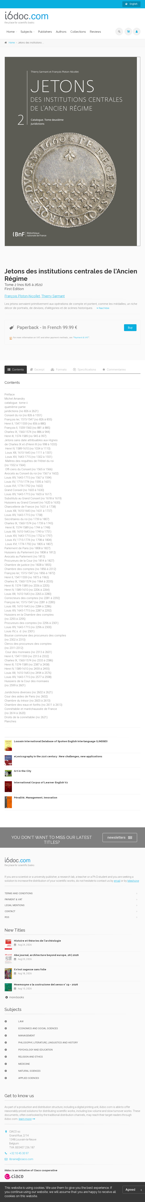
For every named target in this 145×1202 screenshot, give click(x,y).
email (117, 880)
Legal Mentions (15, 905)
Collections (78, 31)
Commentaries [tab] (116, 369)
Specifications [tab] (86, 369)
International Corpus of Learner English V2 (41, 782)
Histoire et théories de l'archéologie (37, 940)
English (133, 4)
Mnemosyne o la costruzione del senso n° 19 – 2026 (46, 984)
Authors (61, 31)
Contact (10, 911)
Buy (130, 327)
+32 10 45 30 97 (19, 1153)
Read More (103, 308)
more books (16, 997)
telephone (133, 880)
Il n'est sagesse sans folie (30, 969)
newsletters (116, 837)
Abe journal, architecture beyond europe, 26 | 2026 (46, 955)
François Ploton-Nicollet (22, 296)
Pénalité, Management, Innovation (35, 797)
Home (11, 31)
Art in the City (22, 771)
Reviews (95, 31)
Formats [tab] (61, 369)
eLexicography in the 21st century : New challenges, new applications (58, 756)
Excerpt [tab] (39, 369)
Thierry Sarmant (53, 296)
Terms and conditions (19, 893)
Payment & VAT (81, 337)
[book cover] (72, 151)
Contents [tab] (17, 369)
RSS (7, 917)
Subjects (26, 31)
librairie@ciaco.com (21, 1159)
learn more (25, 1118)
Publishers (45, 31)
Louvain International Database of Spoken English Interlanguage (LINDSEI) (60, 741)
